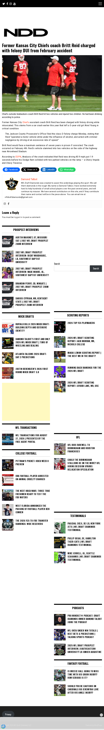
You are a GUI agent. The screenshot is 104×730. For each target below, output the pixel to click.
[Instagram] (5, 203)
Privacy (8, 714)
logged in (18, 217)
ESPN (18, 156)
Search (57, 263)
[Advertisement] (26, 402)
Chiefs (25, 122)
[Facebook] (8, 203)
